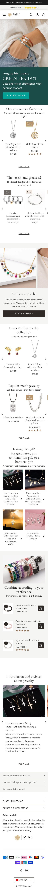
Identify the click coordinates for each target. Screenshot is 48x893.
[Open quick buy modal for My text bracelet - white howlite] (41, 645)
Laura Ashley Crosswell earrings (13, 366)
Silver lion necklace (13, 417)
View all (24, 166)
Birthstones (16, 95)
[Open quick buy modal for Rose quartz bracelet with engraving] (41, 626)
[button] (4, 14)
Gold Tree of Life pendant (34, 146)
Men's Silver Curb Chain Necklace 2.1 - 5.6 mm (35, 420)
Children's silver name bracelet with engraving (34, 215)
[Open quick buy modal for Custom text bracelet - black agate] (41, 608)
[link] (37, 14)
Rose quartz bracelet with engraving (28, 622)
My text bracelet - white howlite (27, 642)
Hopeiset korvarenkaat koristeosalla (13, 215)
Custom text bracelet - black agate (26, 606)
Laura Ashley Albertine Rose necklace (34, 367)
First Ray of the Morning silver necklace (13, 147)
